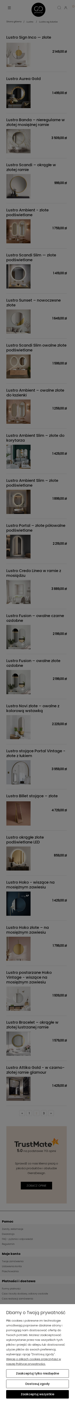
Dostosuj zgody (37, 1384)
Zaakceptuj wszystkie (37, 1394)
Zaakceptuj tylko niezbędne (37, 1373)
